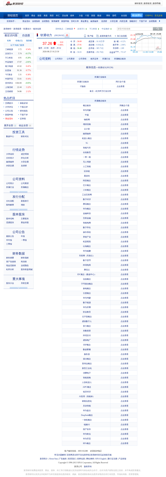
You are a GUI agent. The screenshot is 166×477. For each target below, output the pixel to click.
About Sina (53, 459)
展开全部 (8, 125)
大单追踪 (10, 154)
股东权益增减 (27, 269)
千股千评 (143, 21)
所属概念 (25, 187)
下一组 (160, 21)
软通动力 (27, 29)
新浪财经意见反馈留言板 (101, 455)
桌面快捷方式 (105, 36)
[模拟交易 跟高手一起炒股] (67, 35)
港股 (39, 15)
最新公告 (10, 236)
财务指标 (25, 258)
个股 (87, 15)
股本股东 (18, 214)
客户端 (90, 36)
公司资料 (18, 179)
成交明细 (25, 154)
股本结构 (10, 218)
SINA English (100, 459)
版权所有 (88, 466)
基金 (33, 15)
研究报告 (24, 111)
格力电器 (9, 66)
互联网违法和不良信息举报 (78, 455)
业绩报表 (36, 21)
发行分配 (18, 196)
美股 (45, 15)
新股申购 (65, 21)
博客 (108, 15)
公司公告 (9, 111)
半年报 (9, 240)
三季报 (9, 244)
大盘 (81, 15)
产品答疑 (122, 459)
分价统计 (10, 158)
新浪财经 (7, 29)
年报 (23, 236)
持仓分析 (25, 158)
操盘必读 (24, 103)
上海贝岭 (9, 87)
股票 (27, 15)
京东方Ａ (9, 53)
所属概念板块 (120, 59)
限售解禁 (55, 21)
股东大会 (10, 283)
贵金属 (65, 15)
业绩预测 (153, 21)
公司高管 (25, 183)
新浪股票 (17, 29)
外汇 (58, 15)
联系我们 (72, 459)
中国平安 (9, 79)
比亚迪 (8, 70)
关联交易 (25, 283)
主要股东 (25, 218)
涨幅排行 (133, 21)
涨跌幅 (29, 40)
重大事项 (18, 279)
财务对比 (25, 136)
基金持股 (25, 222)
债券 (72, 15)
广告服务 (63, 459)
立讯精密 (9, 91)
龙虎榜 (104, 21)
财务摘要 (10, 258)
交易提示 (9, 103)
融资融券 (94, 21)
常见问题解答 (60, 455)
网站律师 (90, 459)
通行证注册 (112, 459)
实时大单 (75, 21)
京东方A (81, 29)
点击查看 (120, 86)
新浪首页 (148, 3)
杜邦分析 (10, 269)
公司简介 (10, 183)
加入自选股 (122, 36)
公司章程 (82, 59)
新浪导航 (157, 3)
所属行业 (10, 187)
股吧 (114, 15)
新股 (93, 15)
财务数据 (18, 253)
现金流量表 (11, 265)
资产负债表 (11, 262)
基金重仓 (85, 21)
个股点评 (24, 107)
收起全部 (23, 125)
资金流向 (26, 21)
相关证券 (94, 59)
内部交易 (123, 21)
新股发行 (25, 201)
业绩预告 (46, 21)
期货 (52, 15)
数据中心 (10, 136)
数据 (99, 15)
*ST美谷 (8, 74)
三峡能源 (69, 29)
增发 (23, 205)
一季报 (24, 240)
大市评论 (9, 107)
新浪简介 (44, 459)
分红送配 (10, 201)
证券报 (23, 118)
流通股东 (10, 222)
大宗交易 (114, 21)
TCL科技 (93, 29)
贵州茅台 (9, 83)
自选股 (124, 15)
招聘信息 (81, 459)
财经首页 (138, 3)
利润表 (24, 262)
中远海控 (105, 29)
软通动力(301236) (105, 67)
